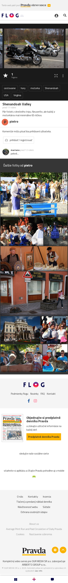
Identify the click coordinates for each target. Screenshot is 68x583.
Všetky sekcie (39, 5)
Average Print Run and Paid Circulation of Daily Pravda (34, 529)
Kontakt (51, 394)
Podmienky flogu (19, 394)
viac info (38, 570)
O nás (20, 496)
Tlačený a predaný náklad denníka (34, 501)
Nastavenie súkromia (40, 534)
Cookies (20, 534)
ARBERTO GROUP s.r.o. (34, 565)
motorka (35, 88)
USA (6, 95)
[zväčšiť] (56, 75)
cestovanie (10, 88)
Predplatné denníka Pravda (43, 437)
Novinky (34, 394)
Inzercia (47, 496)
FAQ (43, 394)
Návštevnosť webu (28, 507)
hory (23, 88)
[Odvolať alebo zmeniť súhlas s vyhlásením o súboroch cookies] (55, 550)
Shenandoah (51, 88)
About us (34, 524)
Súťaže (46, 507)
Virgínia (17, 95)
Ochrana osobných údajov (34, 512)
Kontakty (33, 496)
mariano (15, 150)
